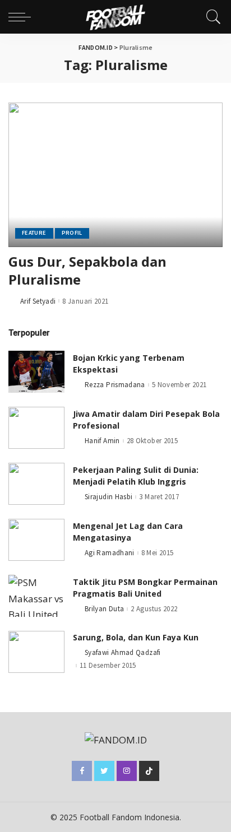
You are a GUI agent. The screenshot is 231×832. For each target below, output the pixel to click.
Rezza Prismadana (115, 384)
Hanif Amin (102, 440)
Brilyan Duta (104, 608)
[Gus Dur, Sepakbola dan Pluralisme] (115, 175)
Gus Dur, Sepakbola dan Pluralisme (87, 270)
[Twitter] (104, 771)
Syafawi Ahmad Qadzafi (123, 652)
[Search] (211, 17)
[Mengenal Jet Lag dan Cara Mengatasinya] (36, 540)
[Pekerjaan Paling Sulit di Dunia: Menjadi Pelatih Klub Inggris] (36, 484)
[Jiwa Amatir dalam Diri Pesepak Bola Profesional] (36, 428)
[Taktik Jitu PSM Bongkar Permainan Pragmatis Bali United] (36, 596)
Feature (34, 232)
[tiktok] (149, 771)
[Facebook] (82, 771)
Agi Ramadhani (110, 552)
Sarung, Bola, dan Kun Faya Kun (135, 637)
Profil (72, 232)
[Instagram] (127, 771)
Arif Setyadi (38, 301)
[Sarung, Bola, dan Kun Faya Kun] (36, 652)
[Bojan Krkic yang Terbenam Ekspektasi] (36, 372)
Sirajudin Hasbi (108, 496)
